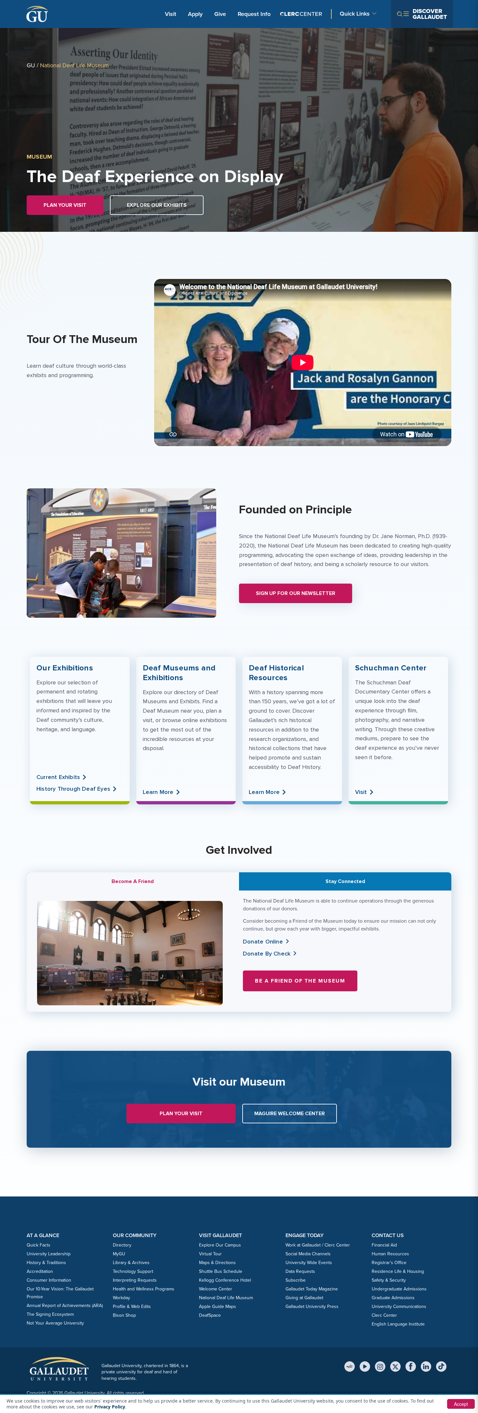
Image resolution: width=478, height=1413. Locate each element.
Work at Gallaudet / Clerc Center (317, 1245)
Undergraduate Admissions (399, 1289)
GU (31, 65)
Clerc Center (384, 1315)
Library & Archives (131, 1262)
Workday (121, 1297)
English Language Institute (398, 1324)
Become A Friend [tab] (133, 881)
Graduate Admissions (393, 1297)
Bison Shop (124, 1315)
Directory (122, 1245)
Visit (170, 14)
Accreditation (40, 1271)
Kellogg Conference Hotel (225, 1280)
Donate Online (263, 941)
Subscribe (295, 1280)
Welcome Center (215, 1289)
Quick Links (355, 13)
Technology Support (133, 1271)
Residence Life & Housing (398, 1271)
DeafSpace (210, 1315)
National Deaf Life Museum (226, 1297)
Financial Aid (384, 1245)
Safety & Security (389, 1280)
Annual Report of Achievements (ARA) (65, 1305)
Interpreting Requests (135, 1280)
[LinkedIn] (426, 1366)
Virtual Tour (210, 1253)
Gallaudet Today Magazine (311, 1289)
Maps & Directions (217, 1262)
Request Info (254, 14)
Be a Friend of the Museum (300, 980)
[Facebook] (410, 1366)
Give (220, 14)
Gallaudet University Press (312, 1306)
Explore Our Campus (220, 1245)
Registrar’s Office (389, 1262)
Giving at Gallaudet (304, 1297)
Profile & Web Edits (132, 1306)
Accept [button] (461, 1404)
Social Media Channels (308, 1253)
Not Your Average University (55, 1323)
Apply (196, 13)
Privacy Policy (109, 1407)
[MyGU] (349, 1366)
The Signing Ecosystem (50, 1314)
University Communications (399, 1306)
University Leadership (49, 1253)
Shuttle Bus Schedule (220, 1271)
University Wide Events (308, 1262)
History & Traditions (46, 1262)
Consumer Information (49, 1280)
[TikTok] (441, 1366)
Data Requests (300, 1271)
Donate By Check (266, 953)
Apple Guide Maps (217, 1306)
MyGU (119, 1253)
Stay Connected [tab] (345, 881)
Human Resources (390, 1253)
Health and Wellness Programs (143, 1289)
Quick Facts (38, 1245)
